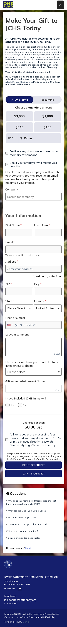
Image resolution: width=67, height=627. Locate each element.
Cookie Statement (30, 617)
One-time (21, 99)
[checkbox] (33, 153)
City (36, 284)
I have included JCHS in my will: (25, 398)
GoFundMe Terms (19, 459)
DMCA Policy (48, 617)
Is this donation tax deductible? (24, 537)
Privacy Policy (42, 456)
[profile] (49, 4)
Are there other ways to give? (23, 517)
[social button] (60, 5)
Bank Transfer (33, 473)
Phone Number (15, 317)
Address (10, 261)
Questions (17, 493)
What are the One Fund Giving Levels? (27, 510)
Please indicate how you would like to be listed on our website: (32, 363)
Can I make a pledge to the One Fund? (28, 524)
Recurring (47, 99)
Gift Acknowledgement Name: (25, 381)
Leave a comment (17, 334)
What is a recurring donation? (23, 531)
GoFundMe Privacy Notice (47, 459)
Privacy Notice (51, 614)
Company (11, 189)
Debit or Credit (33, 465)
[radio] (21, 99)
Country (39, 301)
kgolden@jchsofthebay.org (20, 600)
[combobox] (33, 196)
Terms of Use (12, 617)
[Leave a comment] (33, 347)
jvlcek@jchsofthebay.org (18, 82)
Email (9, 242)
